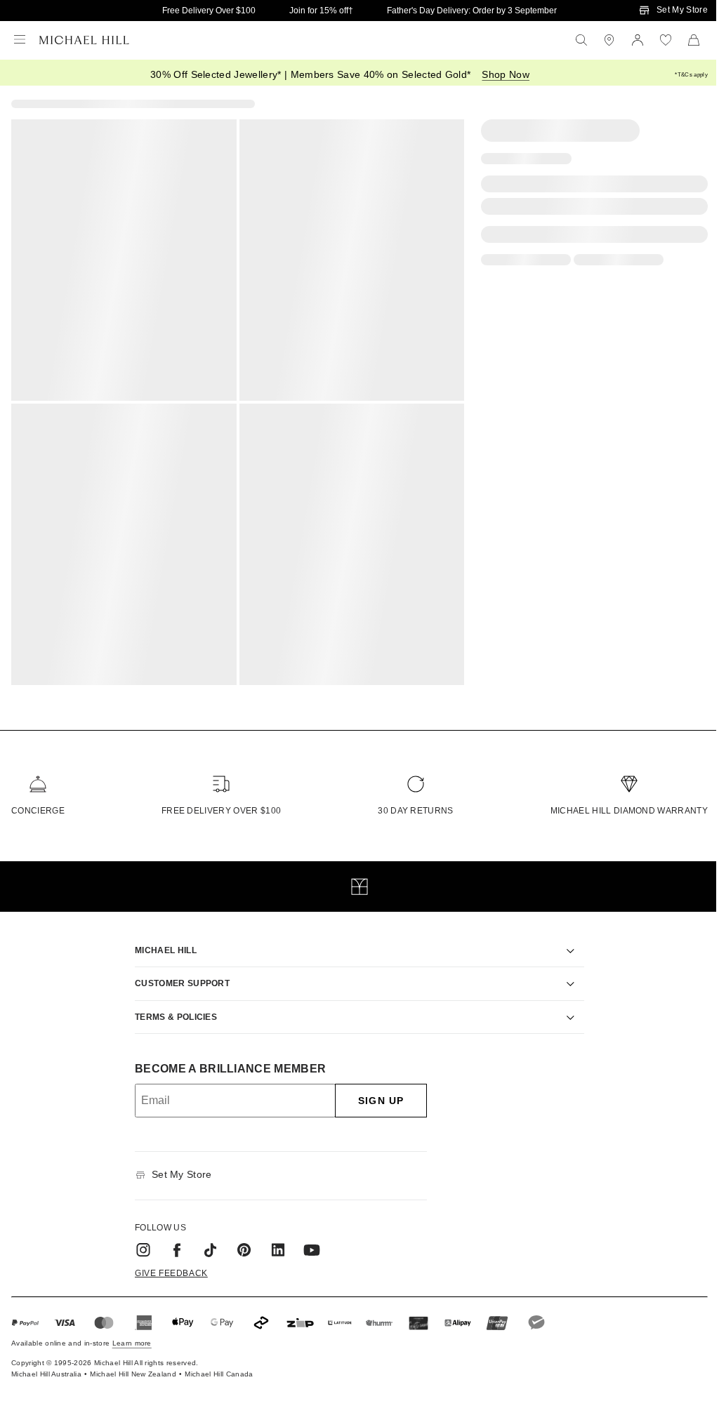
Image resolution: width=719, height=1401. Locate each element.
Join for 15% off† (321, 10)
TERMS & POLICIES (171, 1008)
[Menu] (19, 40)
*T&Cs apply (691, 75)
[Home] (84, 40)
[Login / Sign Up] (637, 40)
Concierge (38, 811)
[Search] (581, 40)
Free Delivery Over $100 (209, 10)
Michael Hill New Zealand (133, 1365)
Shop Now (505, 74)
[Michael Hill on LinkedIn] (273, 1241)
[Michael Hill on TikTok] (205, 1241)
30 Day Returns (415, 811)
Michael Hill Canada (219, 1365)
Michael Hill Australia (46, 1365)
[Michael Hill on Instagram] (138, 1241)
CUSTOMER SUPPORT (177, 975)
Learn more (132, 1335)
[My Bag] (693, 40)
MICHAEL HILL (161, 941)
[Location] (609, 40)
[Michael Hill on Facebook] (172, 1241)
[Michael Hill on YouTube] (306, 1241)
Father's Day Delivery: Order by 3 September (472, 10)
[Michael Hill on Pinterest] (239, 1241)
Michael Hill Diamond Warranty (629, 811)
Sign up (376, 1092)
